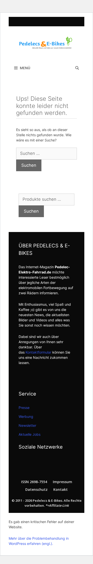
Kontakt (60, 489)
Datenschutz (36, 489)
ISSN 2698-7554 (34, 481)
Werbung (26, 416)
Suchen (31, 211)
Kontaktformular (38, 352)
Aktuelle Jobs (29, 434)
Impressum (62, 481)
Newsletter (27, 425)
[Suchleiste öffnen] (77, 68)
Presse (24, 407)
